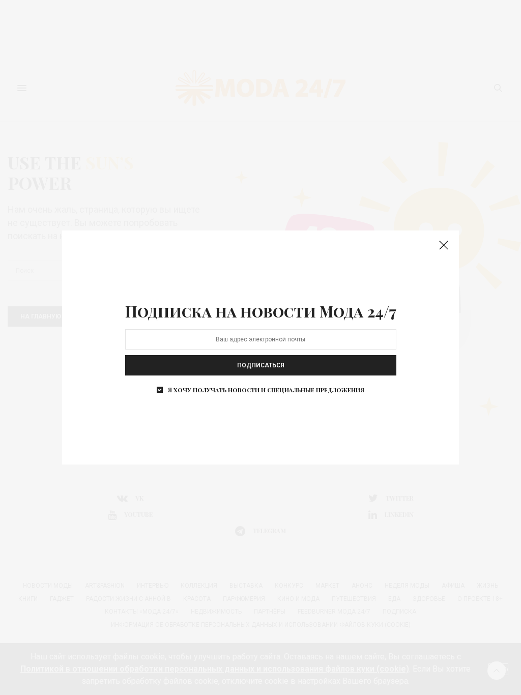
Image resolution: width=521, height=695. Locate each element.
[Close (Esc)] (443, 246)
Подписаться (260, 365)
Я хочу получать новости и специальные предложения (266, 390)
